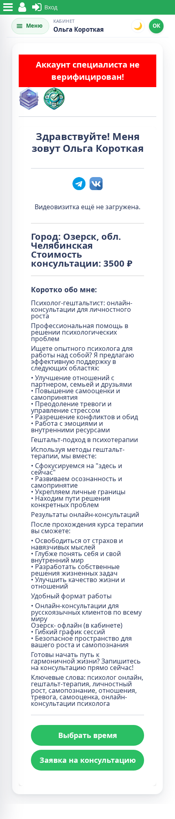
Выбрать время (87, 735)
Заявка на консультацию (87, 760)
